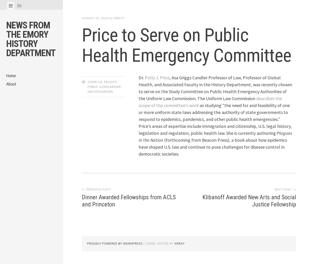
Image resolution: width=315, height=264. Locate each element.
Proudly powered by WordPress (115, 243)
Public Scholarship (104, 87)
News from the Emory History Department (31, 39)
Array (180, 243)
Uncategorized (100, 91)
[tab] (11, 6)
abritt (119, 18)
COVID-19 (95, 82)
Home (11, 75)
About (11, 84)
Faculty (110, 82)
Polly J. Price (157, 77)
